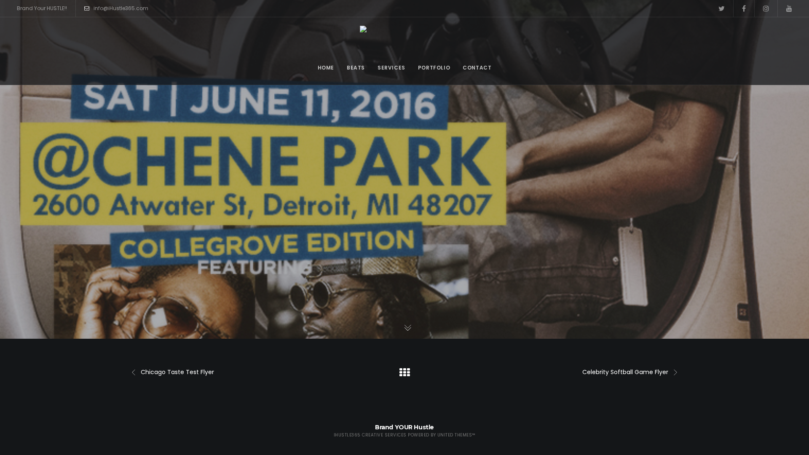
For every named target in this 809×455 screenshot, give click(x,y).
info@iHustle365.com (121, 8)
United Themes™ (456, 435)
